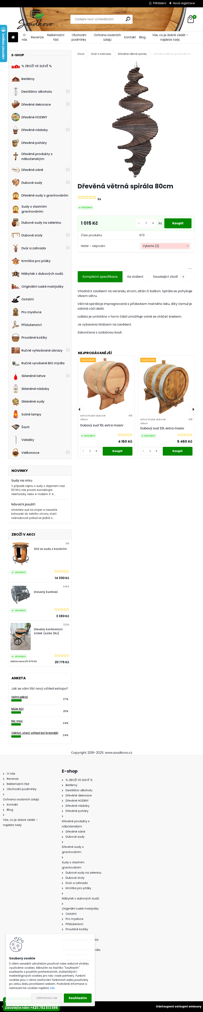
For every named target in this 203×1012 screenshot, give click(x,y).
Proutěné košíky (34, 337)
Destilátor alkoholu (36, 91)
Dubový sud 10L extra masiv (101, 425)
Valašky (27, 440)
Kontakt (130, 37)
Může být (17, 709)
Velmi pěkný (19, 697)
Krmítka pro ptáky (36, 261)
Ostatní (27, 299)
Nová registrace (184, 3)
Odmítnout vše (46, 998)
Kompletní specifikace (100, 276)
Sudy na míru (21, 480)
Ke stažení (135, 276)
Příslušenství (31, 325)
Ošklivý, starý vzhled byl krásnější (34, 733)
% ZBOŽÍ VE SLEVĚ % (36, 66)
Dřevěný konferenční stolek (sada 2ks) (48, 631)
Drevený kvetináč (46, 592)
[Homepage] (13, 37)
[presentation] (80, 409)
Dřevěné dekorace (36, 104)
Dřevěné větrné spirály (132, 54)
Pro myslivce (31, 312)
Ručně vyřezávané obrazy (41, 350)
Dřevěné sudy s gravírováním (44, 195)
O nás (24, 37)
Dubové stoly (31, 235)
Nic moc (17, 721)
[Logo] (35, 19)
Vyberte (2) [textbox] (151, 246)
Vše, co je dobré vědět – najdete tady (170, 37)
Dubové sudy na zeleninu (41, 222)
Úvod (81, 54)
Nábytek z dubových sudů (42, 273)
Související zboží (168, 276)
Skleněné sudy (32, 401)
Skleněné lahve (33, 376)
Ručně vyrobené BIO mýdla (42, 363)
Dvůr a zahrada (33, 248)
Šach (25, 427)
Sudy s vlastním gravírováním (34, 209)
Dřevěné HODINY (34, 117)
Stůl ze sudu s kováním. (50, 549)
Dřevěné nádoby (34, 130)
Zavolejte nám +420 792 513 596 (31, 1007)
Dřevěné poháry (34, 143)
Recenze (37, 37)
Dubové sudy (31, 182)
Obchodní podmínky (79, 37)
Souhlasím (78, 998)
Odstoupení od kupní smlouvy (178, 1006)
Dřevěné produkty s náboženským (37, 156)
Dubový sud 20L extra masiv (162, 428)
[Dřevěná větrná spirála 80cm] (136, 119)
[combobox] (165, 246)
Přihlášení (159, 3)
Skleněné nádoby (35, 388)
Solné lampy (31, 414)
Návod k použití (23, 504)
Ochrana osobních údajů (107, 37)
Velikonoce (30, 452)
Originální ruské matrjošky (42, 286)
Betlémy (27, 79)
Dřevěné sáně (32, 170)
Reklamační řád (55, 37)
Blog (142, 37)
